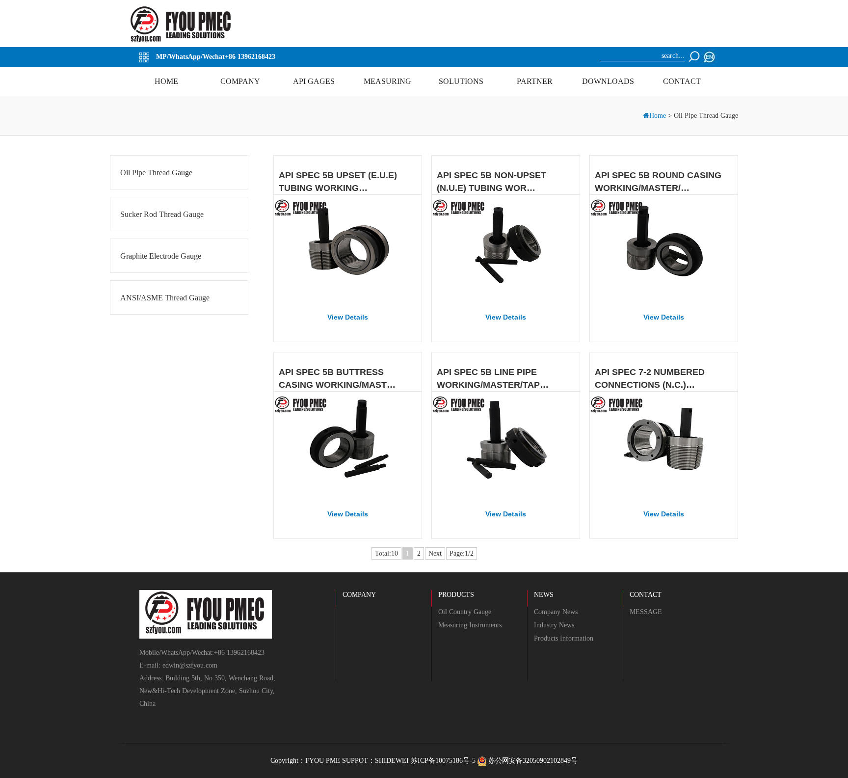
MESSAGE (646, 612)
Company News (556, 612)
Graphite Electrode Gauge (160, 256)
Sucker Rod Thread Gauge (162, 214)
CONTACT (646, 594)
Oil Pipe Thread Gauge (156, 172)
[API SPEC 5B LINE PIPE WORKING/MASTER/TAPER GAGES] (506, 445)
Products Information (563, 638)
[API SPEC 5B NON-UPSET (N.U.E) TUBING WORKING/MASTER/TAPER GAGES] (506, 249)
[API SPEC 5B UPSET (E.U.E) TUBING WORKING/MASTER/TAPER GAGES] (348, 249)
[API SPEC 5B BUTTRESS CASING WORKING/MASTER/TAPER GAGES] (348, 445)
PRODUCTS (456, 594)
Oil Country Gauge (464, 612)
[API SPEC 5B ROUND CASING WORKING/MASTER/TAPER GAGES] (664, 249)
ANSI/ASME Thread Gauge (165, 298)
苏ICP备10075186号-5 (443, 760)
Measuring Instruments (470, 625)
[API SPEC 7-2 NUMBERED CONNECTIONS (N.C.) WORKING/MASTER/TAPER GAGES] (664, 445)
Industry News (554, 625)
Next (435, 553)
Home (658, 115)
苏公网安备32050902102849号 (532, 760)
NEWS (544, 594)
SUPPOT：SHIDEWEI (375, 760)
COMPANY (359, 594)
